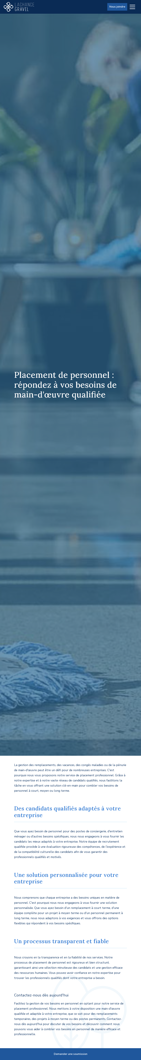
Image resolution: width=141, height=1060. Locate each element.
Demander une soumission (70, 1054)
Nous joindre (117, 7)
